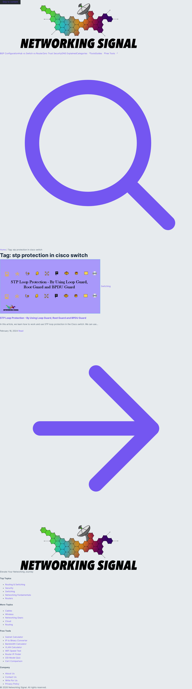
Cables (8, 610)
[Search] (96, 246)
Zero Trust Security (52, 53)
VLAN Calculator (13, 647)
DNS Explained (69, 53)
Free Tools (110, 53)
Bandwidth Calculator (16, 644)
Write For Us (11, 680)
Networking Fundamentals (18, 595)
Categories (81, 53)
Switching (10, 591)
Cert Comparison (13, 661)
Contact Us (10, 677)
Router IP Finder (13, 654)
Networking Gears (14, 617)
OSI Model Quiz (13, 657)
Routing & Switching (15, 584)
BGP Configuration (9, 53)
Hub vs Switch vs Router (30, 53)
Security (9, 588)
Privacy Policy (12, 683)
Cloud (8, 621)
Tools (92, 53)
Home (3, 249)
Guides (98, 53)
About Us (9, 673)
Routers (9, 598)
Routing (9, 624)
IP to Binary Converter (16, 640)
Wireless (9, 614)
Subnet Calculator (14, 637)
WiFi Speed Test (13, 650)
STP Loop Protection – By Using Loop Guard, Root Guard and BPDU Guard (43, 317)
